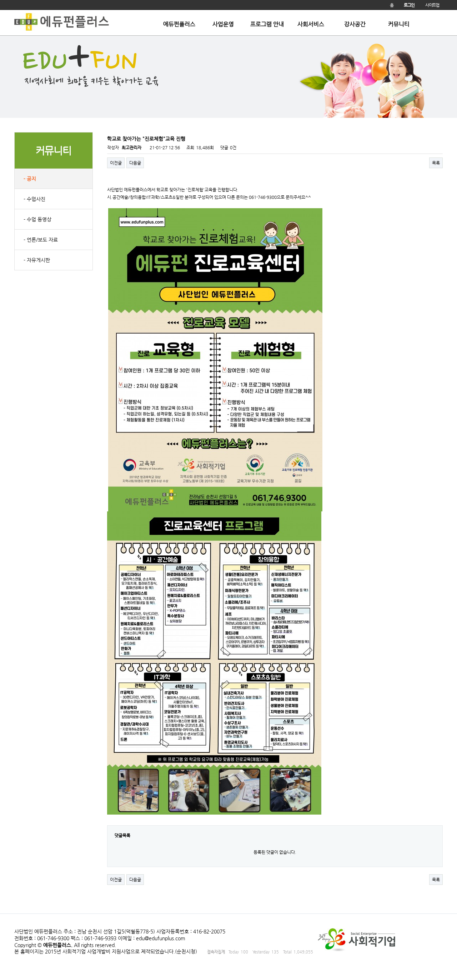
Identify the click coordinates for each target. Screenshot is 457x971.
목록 (436, 162)
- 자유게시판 (37, 260)
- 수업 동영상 (37, 219)
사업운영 (223, 24)
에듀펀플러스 (179, 24)
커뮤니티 (399, 24)
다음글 (135, 162)
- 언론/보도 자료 (41, 239)
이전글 (116, 162)
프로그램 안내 (267, 24)
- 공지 (30, 178)
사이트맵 (432, 4)
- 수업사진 (34, 199)
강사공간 (355, 24)
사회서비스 (310, 24)
